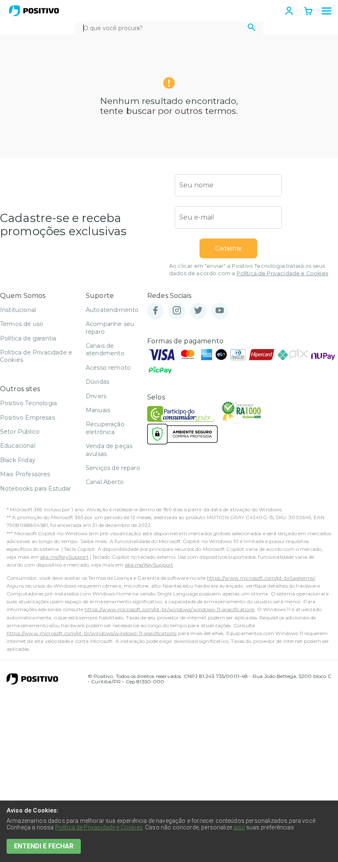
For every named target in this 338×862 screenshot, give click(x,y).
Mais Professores (25, 474)
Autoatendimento (112, 310)
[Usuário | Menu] (289, 11)
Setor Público (20, 431)
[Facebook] (155, 311)
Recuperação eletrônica (105, 427)
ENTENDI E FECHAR (43, 846)
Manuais (98, 410)
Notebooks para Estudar (35, 488)
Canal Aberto (105, 482)
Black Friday (17, 460)
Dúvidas (97, 381)
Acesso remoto (108, 367)
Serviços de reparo (113, 468)
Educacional (17, 445)
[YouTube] (220, 311)
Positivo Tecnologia (28, 403)
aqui (239, 827)
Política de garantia (28, 338)
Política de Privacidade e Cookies (282, 273)
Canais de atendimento (105, 349)
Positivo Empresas (27, 417)
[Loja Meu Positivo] (34, 10)
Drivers (96, 396)
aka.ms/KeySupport (64, 557)
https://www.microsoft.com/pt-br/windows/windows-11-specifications (169, 609)
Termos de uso (21, 324)
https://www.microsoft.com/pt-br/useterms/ (261, 578)
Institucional (18, 310)
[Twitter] (198, 311)
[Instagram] (177, 311)
